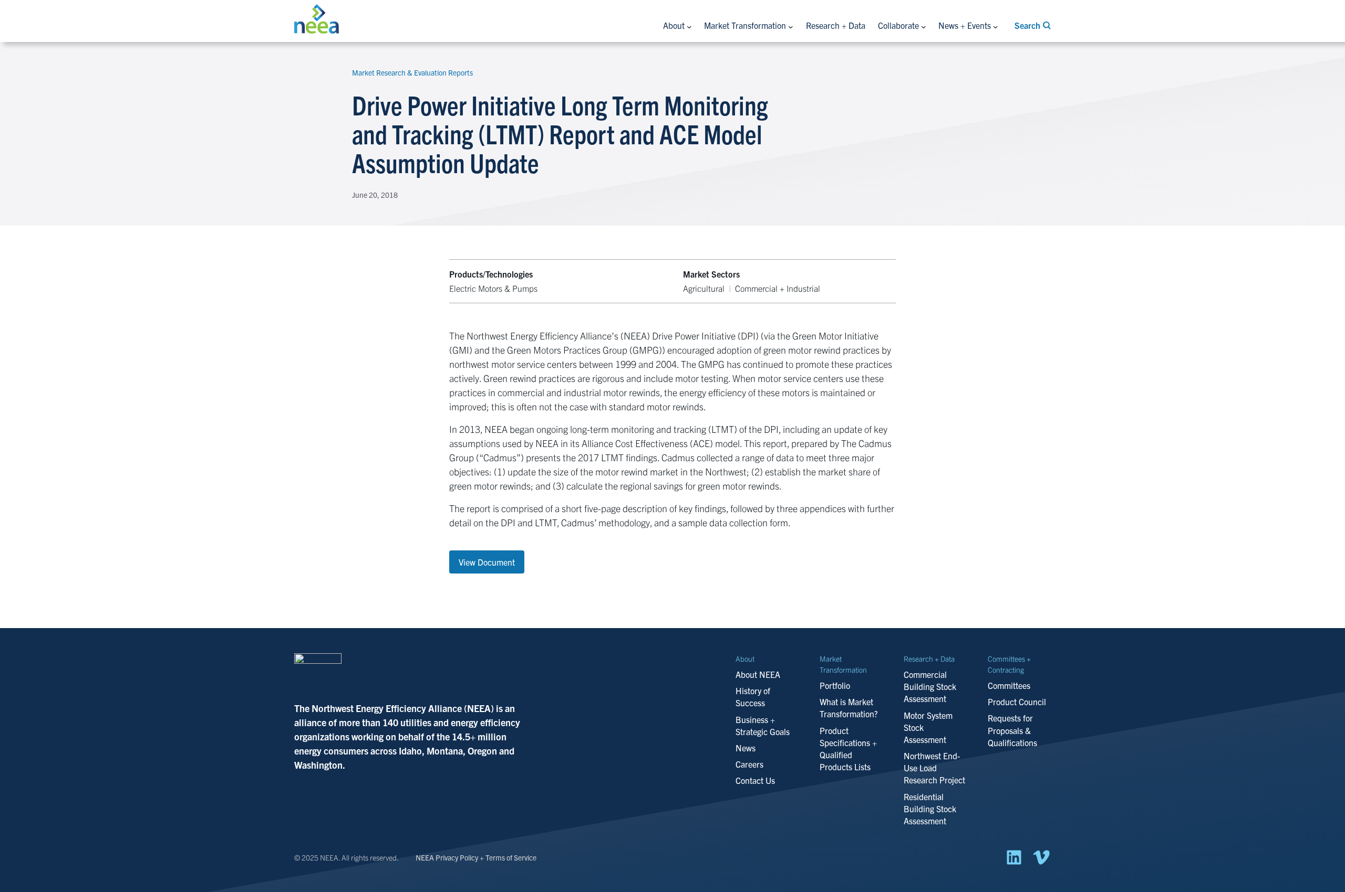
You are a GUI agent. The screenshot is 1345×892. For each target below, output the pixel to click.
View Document (487, 562)
